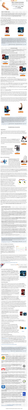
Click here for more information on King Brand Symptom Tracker (9, 262)
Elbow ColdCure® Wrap (23, 277)
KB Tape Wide (21, 110)
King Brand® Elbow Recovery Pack (5, 61)
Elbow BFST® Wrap (23, 296)
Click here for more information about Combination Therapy (9, 344)
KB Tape (7, 113)
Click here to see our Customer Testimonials (7, 405)
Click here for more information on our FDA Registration (14, 404)
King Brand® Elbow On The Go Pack (23, 73)
